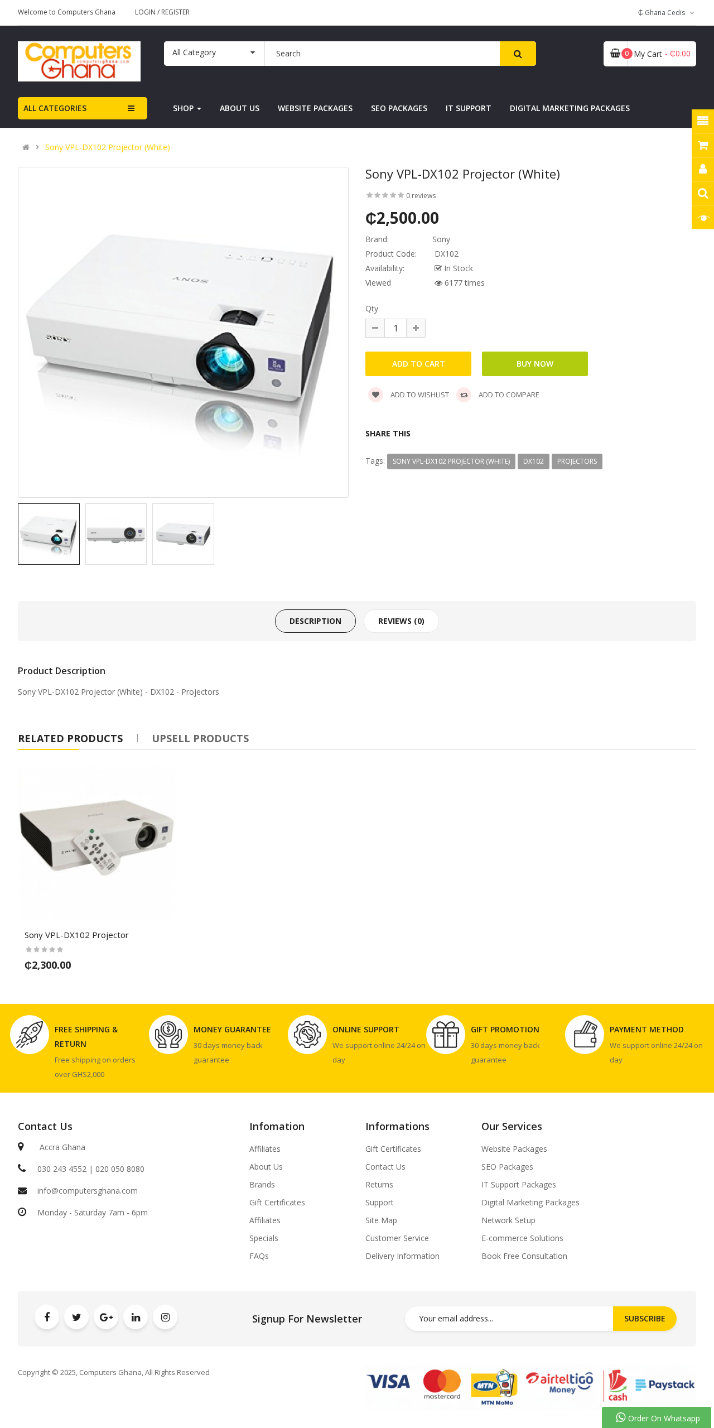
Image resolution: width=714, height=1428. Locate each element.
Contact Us (385, 1167)
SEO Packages (507, 1167)
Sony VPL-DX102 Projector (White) (107, 147)
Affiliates (265, 1149)
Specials (263, 1238)
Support (379, 1202)
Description (315, 621)
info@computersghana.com (87, 1190)
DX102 (533, 461)
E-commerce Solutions (522, 1238)
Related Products (70, 738)
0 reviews (421, 195)
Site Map (381, 1220)
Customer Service (397, 1238)
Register (175, 12)
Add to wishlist (419, 395)
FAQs (259, 1256)
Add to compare (508, 395)
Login (146, 12)
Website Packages (514, 1149)
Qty (371, 308)
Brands (262, 1185)
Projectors (577, 461)
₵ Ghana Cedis (663, 12)
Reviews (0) (401, 621)
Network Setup (508, 1220)
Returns (379, 1185)
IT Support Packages (518, 1185)
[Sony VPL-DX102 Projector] (96, 844)
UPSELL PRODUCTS (200, 738)
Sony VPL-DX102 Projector (66, 691)
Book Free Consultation (524, 1256)
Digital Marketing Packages (530, 1202)
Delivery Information (402, 1256)
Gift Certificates (277, 1202)
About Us (266, 1167)
